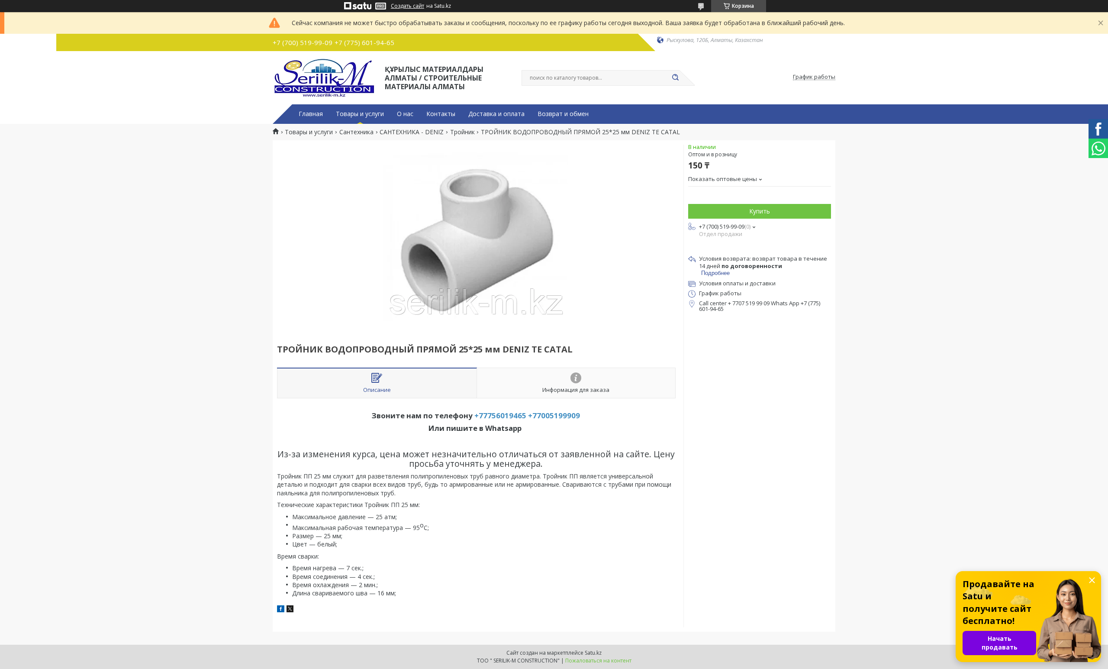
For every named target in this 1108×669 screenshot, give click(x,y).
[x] (290, 610)
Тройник (462, 132)
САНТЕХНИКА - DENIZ (412, 132)
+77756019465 (500, 415)
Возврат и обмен (563, 114)
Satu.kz (593, 652)
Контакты (440, 114)
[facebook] (280, 610)
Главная (311, 114)
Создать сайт (407, 6)
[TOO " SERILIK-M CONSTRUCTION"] (325, 77)
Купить (759, 211)
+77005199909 (554, 415)
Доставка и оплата (496, 114)
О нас (405, 114)
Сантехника (356, 132)
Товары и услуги (360, 114)
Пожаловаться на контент (598, 660)
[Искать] (675, 78)
